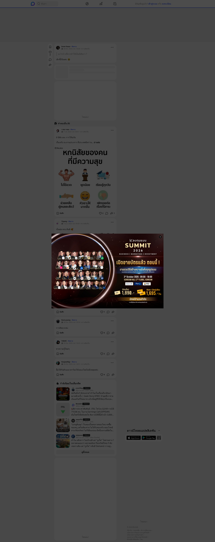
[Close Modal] (160, 237)
